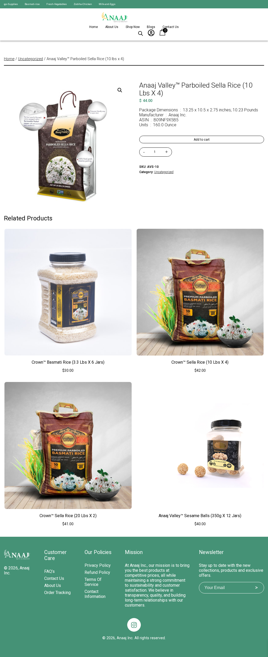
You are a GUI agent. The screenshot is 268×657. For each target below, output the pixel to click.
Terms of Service (93, 582)
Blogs (151, 27)
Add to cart (202, 139)
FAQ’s (49, 571)
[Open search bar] (140, 32)
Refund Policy (97, 572)
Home (93, 27)
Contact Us (171, 27)
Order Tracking (57, 592)
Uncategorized (30, 58)
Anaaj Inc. (125, 638)
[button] (120, 90)
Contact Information (95, 594)
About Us (111, 27)
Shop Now (133, 27)
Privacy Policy (98, 565)
